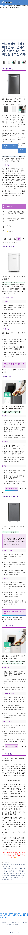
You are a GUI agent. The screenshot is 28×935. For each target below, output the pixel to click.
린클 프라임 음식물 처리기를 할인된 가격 (13, 365)
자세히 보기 (6, 146)
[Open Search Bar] (19, 2)
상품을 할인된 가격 (11, 488)
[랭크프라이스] (6, 2)
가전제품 (5, 5)
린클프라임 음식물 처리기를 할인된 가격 (13, 613)
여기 (19, 239)
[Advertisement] (14, 25)
